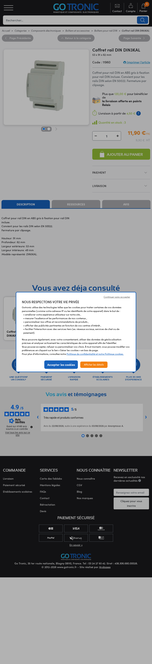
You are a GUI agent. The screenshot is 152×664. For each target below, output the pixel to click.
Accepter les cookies (61, 364)
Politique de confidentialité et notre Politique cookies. (95, 354)
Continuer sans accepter (117, 297)
